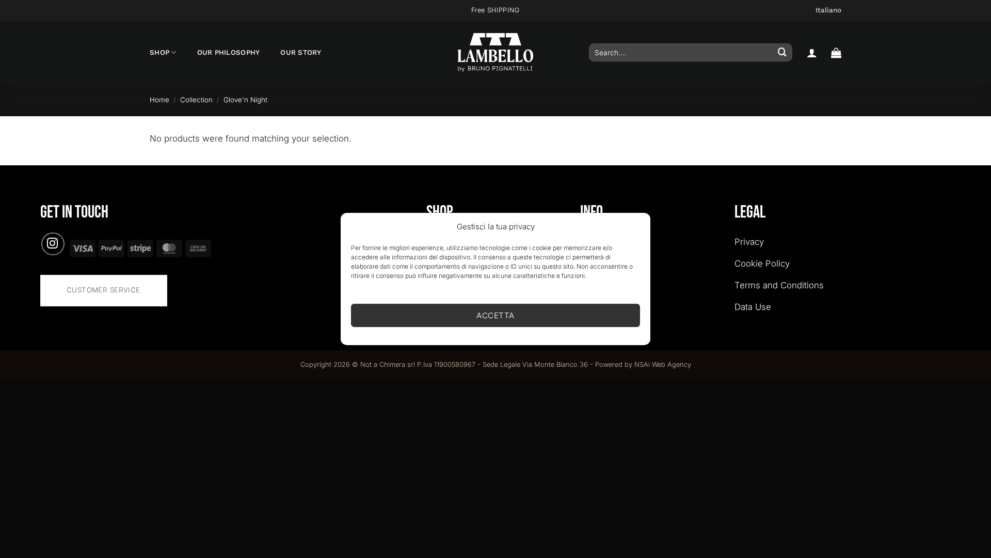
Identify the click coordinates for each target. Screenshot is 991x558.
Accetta (495, 315)
